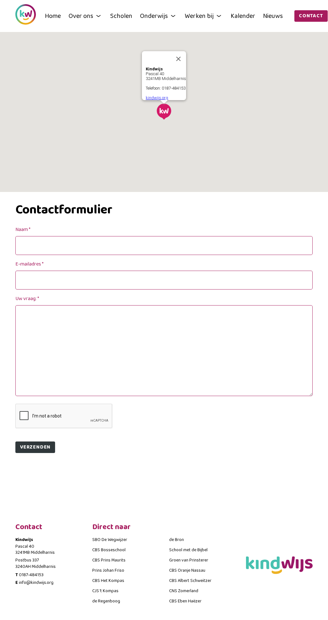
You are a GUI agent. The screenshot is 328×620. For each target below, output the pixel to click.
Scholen (121, 16)
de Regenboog (106, 601)
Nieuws (273, 16)
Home (53, 16)
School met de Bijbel (188, 549)
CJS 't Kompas (105, 590)
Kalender (243, 16)
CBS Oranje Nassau (187, 570)
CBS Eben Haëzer (185, 601)
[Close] (178, 59)
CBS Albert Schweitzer (190, 580)
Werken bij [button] (199, 16)
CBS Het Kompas (108, 580)
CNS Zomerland (183, 590)
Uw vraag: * (27, 299)
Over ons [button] (81, 16)
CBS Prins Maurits (109, 560)
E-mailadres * (29, 264)
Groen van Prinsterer (188, 560)
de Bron (176, 539)
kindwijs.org (157, 97)
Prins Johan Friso (108, 570)
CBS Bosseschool (109, 549)
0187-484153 (31, 574)
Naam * (22, 230)
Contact (311, 16)
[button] (164, 111)
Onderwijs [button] (154, 16)
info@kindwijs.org (36, 582)
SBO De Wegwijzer (109, 539)
